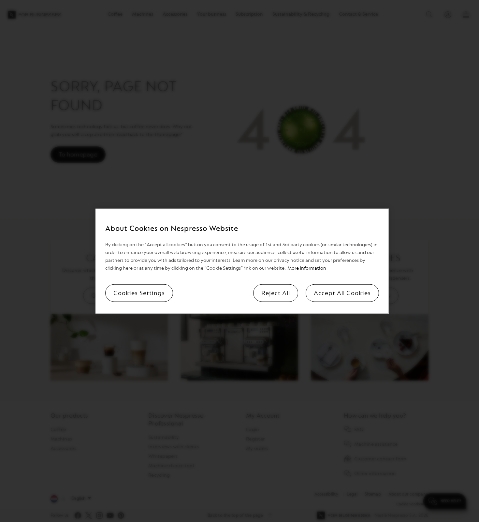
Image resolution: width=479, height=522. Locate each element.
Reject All (275, 293)
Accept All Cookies (342, 293)
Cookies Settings (139, 293)
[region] (242, 261)
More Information (306, 268)
